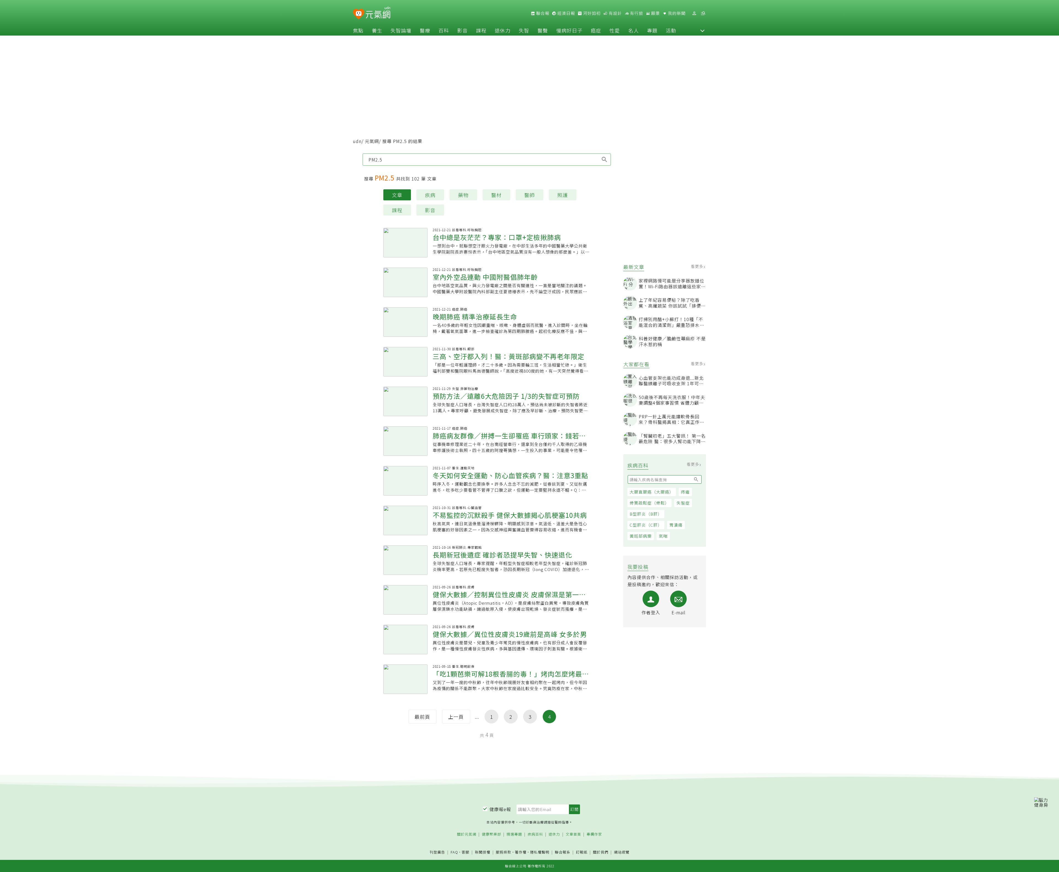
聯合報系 (562, 852)
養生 (377, 30)
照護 (562, 194)
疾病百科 (535, 834)
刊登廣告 (437, 852)
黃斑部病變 (641, 536)
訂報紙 (581, 852)
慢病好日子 (569, 30)
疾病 (430, 194)
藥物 (463, 194)
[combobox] (487, 160)
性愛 (614, 30)
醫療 (425, 30)
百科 (443, 30)
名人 (633, 30)
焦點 (358, 30)
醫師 (529, 194)
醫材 (496, 194)
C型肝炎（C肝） (646, 525)
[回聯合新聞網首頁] (358, 14)
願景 (655, 13)
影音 (462, 30)
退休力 (502, 30)
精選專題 (514, 834)
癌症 (596, 30)
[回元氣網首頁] (378, 13)
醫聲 (542, 30)
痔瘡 (685, 492)
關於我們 (600, 852)
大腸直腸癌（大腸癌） (652, 492)
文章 (397, 194)
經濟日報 (565, 13)
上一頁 (456, 716)
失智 (524, 30)
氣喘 (663, 536)
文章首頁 (573, 834)
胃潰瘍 (676, 525)
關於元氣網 (466, 834)
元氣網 (372, 141)
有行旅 (636, 13)
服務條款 (503, 852)
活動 (671, 30)
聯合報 (542, 13)
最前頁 (422, 716)
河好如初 (591, 13)
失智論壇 (401, 30)
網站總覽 (621, 852)
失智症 (683, 503)
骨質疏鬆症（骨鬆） (649, 503)
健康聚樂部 (491, 834)
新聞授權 (482, 852)
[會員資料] (694, 13)
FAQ (454, 852)
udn (357, 141)
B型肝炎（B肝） (646, 514)
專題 (652, 30)
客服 (465, 852)
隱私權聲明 (539, 852)
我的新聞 (676, 13)
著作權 (520, 852)
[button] (702, 30)
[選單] (703, 13)
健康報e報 (500, 809)
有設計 (615, 13)
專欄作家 (594, 834)
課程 (481, 30)
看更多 (697, 266)
